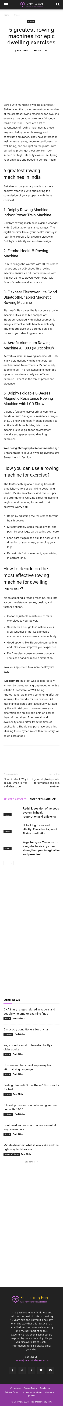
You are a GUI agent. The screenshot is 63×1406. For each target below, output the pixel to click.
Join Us (31, 1395)
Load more (30, 1161)
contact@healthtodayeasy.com (31, 1360)
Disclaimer (50, 1391)
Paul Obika (22, 50)
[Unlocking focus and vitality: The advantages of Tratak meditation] (12, 828)
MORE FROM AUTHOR (43, 799)
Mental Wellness (12, 1154)
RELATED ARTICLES (15, 799)
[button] (6, 4)
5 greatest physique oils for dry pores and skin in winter (45, 783)
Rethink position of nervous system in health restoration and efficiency (41, 812)
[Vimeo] (40, 1370)
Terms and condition (31, 1391)
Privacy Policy (11, 1391)
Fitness (16, 14)
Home (6, 14)
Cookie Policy (30, 1388)
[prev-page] (6, 863)
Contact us (15, 1388)
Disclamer (45, 1388)
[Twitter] (23, 58)
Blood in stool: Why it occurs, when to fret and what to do (16, 783)
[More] (47, 58)
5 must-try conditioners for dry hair (27, 1029)
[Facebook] (15, 58)
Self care (8, 1034)
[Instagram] (22, 1370)
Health (7, 1018)
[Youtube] (50, 1370)
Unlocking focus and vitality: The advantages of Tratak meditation (40, 829)
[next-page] (11, 863)
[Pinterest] (31, 58)
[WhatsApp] (39, 58)
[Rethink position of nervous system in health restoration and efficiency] (12, 811)
